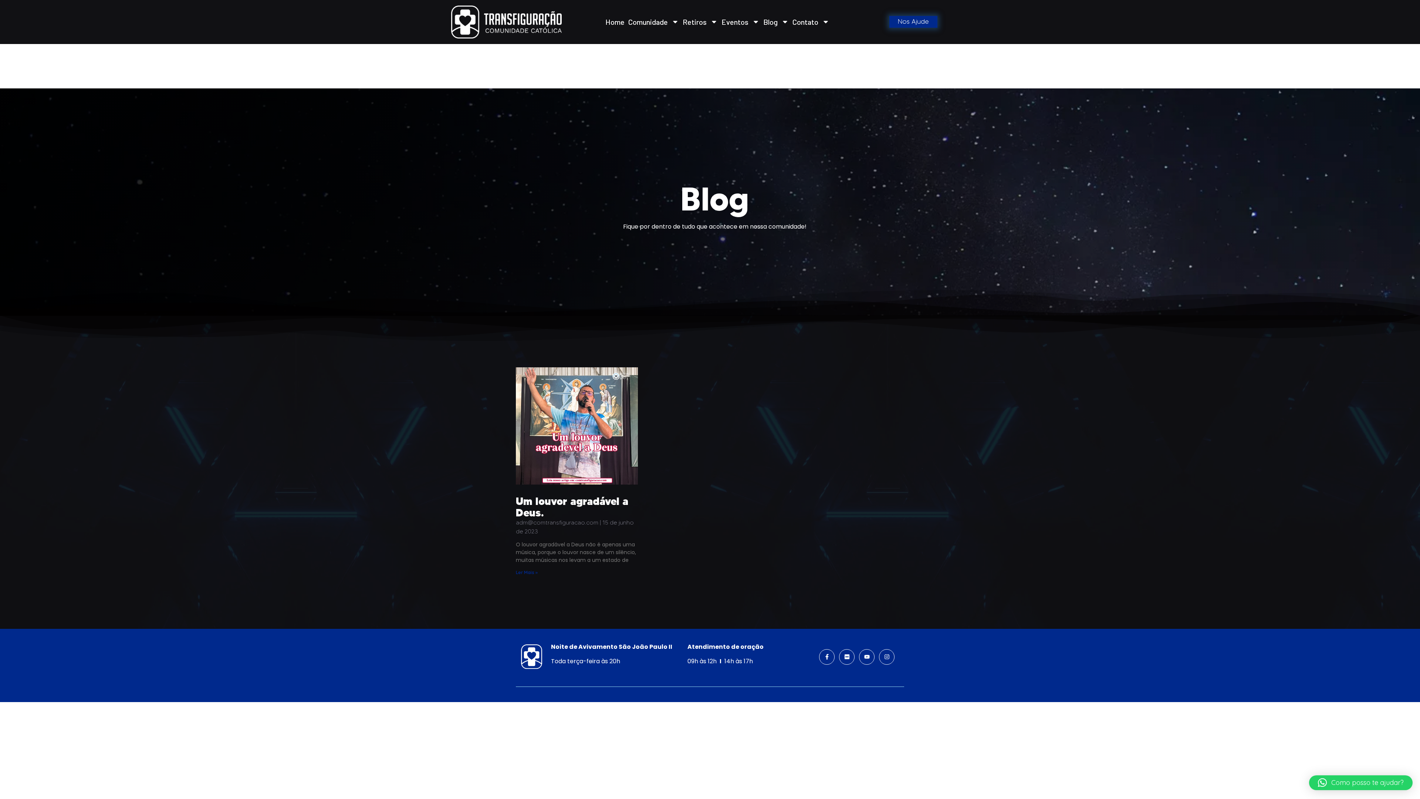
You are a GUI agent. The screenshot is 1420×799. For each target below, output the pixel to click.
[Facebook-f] (827, 657)
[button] (1361, 782)
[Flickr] (847, 657)
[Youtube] (867, 657)
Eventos (734, 21)
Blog (770, 21)
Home (615, 21)
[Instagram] (887, 657)
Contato (805, 21)
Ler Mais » (527, 572)
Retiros (695, 21)
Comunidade (648, 21)
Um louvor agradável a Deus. (572, 507)
